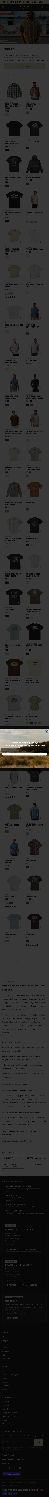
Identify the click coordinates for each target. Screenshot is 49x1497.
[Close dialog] (46, 731)
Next (24, 754)
